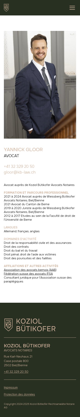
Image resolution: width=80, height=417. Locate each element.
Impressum (11, 387)
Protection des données (19, 394)
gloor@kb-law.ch (20, 172)
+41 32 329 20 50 (19, 166)
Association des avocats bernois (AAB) (30, 270)
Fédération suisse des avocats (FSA (28, 274)
